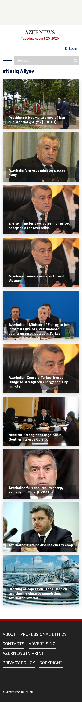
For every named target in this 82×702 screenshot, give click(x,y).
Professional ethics (43, 634)
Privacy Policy (19, 662)
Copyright (51, 662)
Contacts (13, 643)
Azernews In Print (23, 653)
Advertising (42, 643)
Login (72, 49)
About (9, 634)
